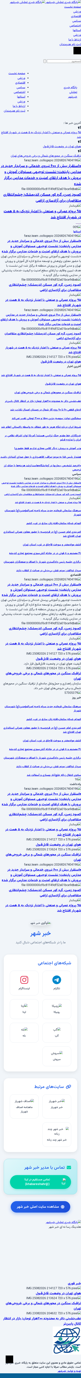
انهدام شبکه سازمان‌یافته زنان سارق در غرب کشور (53, 523)
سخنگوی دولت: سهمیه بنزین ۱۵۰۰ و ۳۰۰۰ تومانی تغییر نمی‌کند (46, 418)
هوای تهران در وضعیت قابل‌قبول (62, 146)
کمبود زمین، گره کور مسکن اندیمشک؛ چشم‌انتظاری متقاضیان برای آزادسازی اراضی (42, 198)
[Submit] (45, 61)
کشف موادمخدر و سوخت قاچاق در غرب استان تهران (52, 545)
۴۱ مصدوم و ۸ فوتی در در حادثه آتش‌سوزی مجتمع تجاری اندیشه (45, 553)
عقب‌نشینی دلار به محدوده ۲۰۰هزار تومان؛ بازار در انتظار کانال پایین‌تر (43, 401)
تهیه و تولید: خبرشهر (69, 1371)
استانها (77, 232)
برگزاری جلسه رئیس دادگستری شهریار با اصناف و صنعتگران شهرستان (42, 562)
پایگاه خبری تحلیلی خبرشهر (70, 92)
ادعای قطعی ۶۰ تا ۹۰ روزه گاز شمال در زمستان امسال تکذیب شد (45, 410)
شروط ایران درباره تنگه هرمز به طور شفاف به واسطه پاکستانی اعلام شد (41, 427)
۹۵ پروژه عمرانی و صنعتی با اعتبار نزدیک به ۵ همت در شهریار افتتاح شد (41, 375)
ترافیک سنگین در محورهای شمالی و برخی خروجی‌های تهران (46, 156)
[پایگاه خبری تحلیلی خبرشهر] (45, 2)
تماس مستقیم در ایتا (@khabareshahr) (37, 1182)
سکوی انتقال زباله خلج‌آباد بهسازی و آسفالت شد (54, 775)
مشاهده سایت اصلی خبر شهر (38, 1207)
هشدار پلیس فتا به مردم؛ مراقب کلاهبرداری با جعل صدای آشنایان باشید (40, 457)
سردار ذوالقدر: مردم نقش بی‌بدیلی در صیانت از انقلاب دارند (48, 571)
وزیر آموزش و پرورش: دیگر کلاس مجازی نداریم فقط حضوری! (47, 448)
